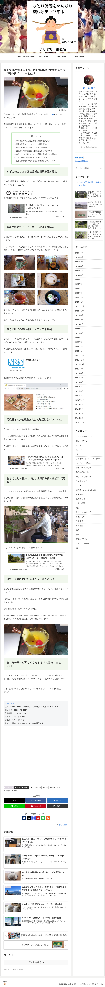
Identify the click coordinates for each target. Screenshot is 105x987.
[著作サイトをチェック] (24, 818)
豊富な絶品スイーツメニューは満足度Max (31, 144)
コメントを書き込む (35, 962)
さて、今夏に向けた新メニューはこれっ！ (31, 157)
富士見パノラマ (55, 787)
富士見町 (8, 791)
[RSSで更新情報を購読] (48, 818)
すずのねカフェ (36, 787)
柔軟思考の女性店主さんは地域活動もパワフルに (34, 151)
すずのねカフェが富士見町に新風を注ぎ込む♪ (33, 141)
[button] (57, 806)
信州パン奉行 (89, 88)
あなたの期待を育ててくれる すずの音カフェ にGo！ (35, 161)
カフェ (18, 787)
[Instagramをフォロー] (33, 818)
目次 (33, 136)
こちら (51, 114)
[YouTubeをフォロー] (38, 818)
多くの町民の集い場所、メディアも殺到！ (31, 147)
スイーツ (26, 787)
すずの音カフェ (11, 703)
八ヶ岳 (46, 787)
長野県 (16, 791)
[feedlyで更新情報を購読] (43, 818)
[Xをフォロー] (29, 818)
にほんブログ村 (81, 161)
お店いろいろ (9, 787)
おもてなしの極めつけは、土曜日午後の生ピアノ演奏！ (36, 154)
